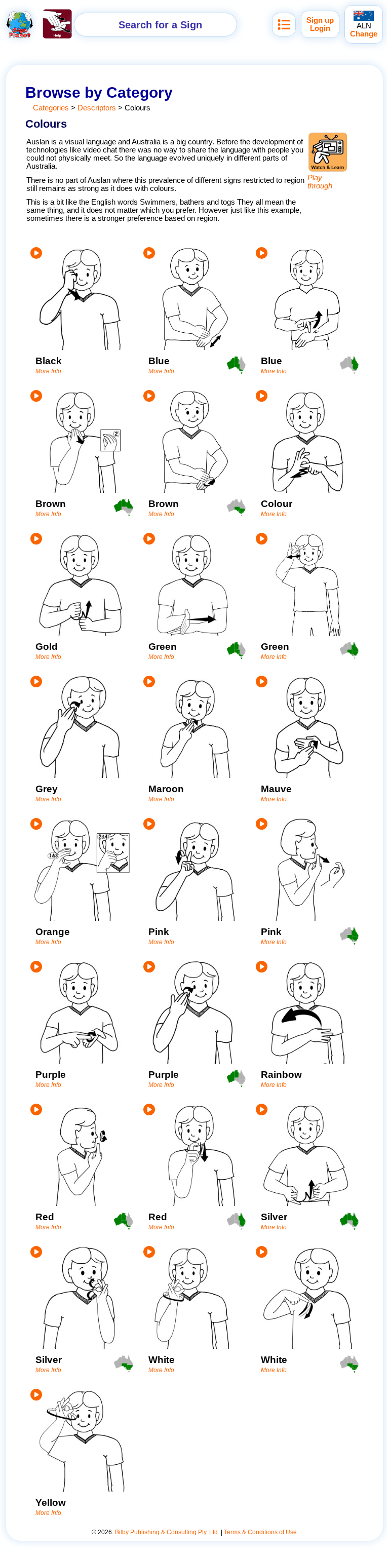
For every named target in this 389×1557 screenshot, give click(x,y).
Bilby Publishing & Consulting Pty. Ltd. (167, 1532)
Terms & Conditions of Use (260, 1532)
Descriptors (96, 108)
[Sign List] (284, 24)
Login (320, 28)
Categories (51, 108)
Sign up (320, 20)
